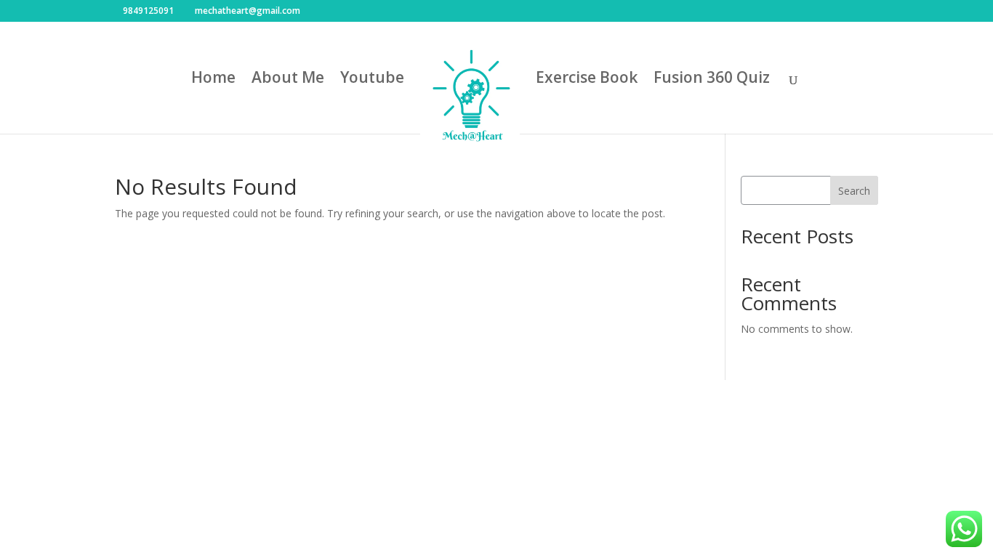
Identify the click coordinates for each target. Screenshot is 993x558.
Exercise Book (587, 79)
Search (854, 191)
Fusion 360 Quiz (712, 79)
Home (213, 79)
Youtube (372, 79)
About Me (288, 79)
